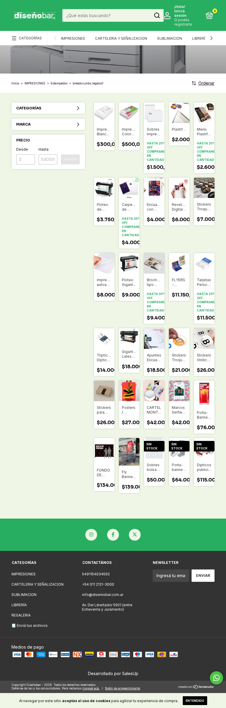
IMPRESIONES (73, 38)
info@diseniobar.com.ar (102, 594)
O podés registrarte (183, 22)
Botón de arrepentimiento (122, 688)
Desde (22, 149)
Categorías (30, 38)
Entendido (195, 700)
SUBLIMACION (169, 38)
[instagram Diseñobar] (91, 535)
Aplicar (70, 159)
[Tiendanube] (196, 687)
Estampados (59, 83)
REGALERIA (21, 615)
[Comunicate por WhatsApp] (216, 677)
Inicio (15, 83)
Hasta (44, 149)
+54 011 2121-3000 (98, 584)
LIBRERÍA (199, 38)
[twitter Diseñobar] (135, 535)
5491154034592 (96, 574)
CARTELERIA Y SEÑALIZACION (121, 38)
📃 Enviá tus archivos (29, 625)
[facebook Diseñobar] (113, 535)
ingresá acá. (91, 688)
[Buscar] (157, 15)
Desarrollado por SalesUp (113, 673)
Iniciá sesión (180, 13)
